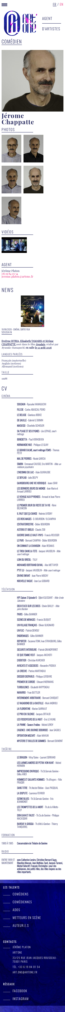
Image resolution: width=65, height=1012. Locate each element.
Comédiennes (22, 902)
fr (54, 4)
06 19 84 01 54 (10, 274)
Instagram (21, 998)
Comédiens (21, 894)
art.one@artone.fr (25, 972)
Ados (16, 909)
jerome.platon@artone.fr (17, 276)
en (61, 4)
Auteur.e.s (21, 925)
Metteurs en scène (27, 917)
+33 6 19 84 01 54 (29, 967)
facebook (20, 990)
